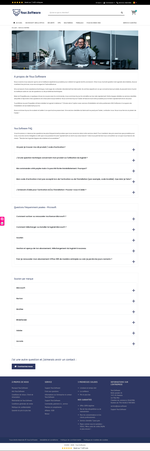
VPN (59, 23)
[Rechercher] (122, 12)
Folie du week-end (94, 23)
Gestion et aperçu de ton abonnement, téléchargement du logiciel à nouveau (51, 248)
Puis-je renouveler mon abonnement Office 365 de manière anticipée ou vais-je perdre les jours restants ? (64, 259)
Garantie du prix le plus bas (21, 410)
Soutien (19, 237)
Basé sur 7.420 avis (81, 448)
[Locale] (134, 2)
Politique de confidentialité (21, 407)
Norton (19, 298)
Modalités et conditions (49, 440)
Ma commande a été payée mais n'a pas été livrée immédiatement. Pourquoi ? (51, 168)
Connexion (109, 3)
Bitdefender (21, 320)
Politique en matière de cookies (96, 440)
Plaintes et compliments (53, 407)
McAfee (19, 309)
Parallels (79, 23)
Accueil (19, 23)
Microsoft (20, 288)
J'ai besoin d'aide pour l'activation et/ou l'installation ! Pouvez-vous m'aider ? (51, 189)
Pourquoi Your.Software (20, 388)
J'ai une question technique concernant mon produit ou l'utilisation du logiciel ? (52, 157)
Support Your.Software (52, 388)
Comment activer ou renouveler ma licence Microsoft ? (41, 216)
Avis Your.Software (18, 391)
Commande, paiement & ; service (56, 404)
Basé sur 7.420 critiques (34, 2)
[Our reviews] (13, 2)
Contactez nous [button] (25, 366)
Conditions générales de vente (22, 404)
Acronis (19, 341)
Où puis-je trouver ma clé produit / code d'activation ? (40, 147)
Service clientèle (125, 3)
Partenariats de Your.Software (22, 400)
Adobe (19, 330)
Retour (47, 414)
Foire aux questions (52, 391)
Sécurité (51, 23)
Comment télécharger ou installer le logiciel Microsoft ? (41, 227)
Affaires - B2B (49, 410)
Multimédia (68, 23)
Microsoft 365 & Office (34, 23)
